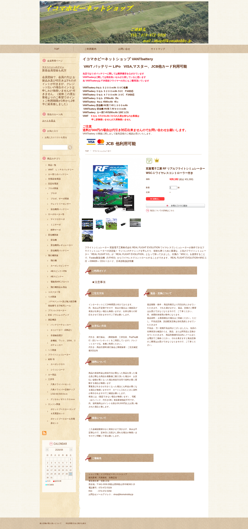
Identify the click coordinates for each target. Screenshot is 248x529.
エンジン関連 (54, 404)
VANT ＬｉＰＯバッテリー (61, 169)
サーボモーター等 (56, 214)
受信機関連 (53, 235)
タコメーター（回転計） (62, 330)
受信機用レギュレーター (62, 245)
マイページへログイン (53, 67)
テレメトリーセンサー (61, 204)
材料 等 (51, 359)
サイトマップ (158, 49)
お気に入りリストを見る (56, 137)
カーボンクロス (58, 364)
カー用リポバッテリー (58, 174)
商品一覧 (52, 165)
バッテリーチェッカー (61, 325)
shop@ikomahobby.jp (123, 494)
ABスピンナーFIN (59, 271)
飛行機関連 (53, 255)
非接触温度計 (57, 335)
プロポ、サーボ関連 (60, 198)
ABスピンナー (57, 276)
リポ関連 (52, 297)
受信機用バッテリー (60, 250)
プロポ (54, 193)
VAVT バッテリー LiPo (102, 66)
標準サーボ (56, 230)
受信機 (54, 240)
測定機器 (52, 320)
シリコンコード (58, 369)
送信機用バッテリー (60, 209)
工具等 (51, 379)
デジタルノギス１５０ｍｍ (63, 399)
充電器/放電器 (54, 179)
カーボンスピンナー (60, 266)
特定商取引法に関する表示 (76, 523)
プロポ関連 (53, 188)
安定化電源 (53, 183)
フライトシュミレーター (102, 151)
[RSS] (44, 433)
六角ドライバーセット (61, 384)
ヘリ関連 (52, 350)
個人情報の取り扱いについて (51, 523)
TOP (56, 49)
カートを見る (48, 120)
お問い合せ (124, 49)
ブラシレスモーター (57, 310)
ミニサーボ (56, 224)
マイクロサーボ (58, 219)
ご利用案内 (90, 49)
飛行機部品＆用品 (59, 287)
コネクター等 (54, 292)
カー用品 (52, 375)
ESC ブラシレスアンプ (58, 315)
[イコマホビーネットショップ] (40, 42)
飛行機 (54, 260)
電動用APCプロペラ (60, 282)
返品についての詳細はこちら (162, 210)
